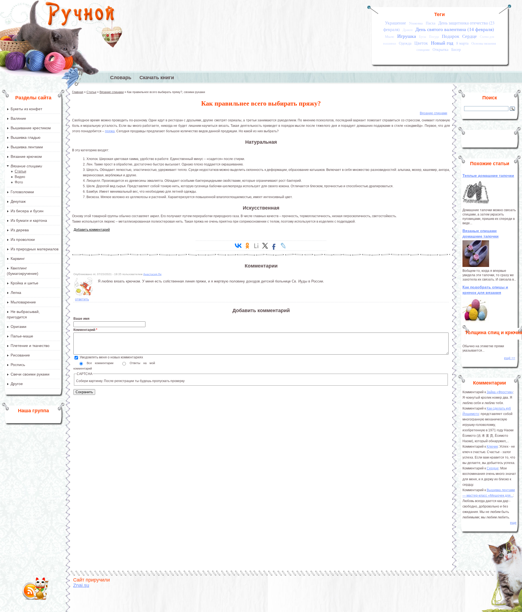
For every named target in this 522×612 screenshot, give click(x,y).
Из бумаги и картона (29, 220)
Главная (77, 92)
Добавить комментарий (92, 230)
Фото (19, 182)
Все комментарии (101, 363)
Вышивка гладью (26, 137)
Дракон (407, 30)
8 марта (462, 43)
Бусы (422, 37)
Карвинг (18, 258)
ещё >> (509, 358)
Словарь (120, 77)
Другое (17, 384)
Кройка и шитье (24, 283)
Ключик (492, 446)
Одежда (405, 43)
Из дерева (20, 230)
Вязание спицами (26, 166)
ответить (82, 299)
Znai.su (81, 585)
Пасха (430, 23)
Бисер (456, 49)
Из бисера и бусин (27, 211)
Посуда (434, 37)
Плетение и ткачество (30, 345)
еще (513, 523)
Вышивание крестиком (31, 128)
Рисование (20, 355)
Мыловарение (23, 302)
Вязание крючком (26, 156)
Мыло (389, 36)
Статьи (20, 171)
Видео (20, 177)
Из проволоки (23, 239)
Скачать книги (156, 77)
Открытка (440, 49)
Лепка (16, 292)
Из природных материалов (34, 249)
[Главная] (80, 15)
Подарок (450, 36)
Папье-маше (22, 336)
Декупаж (18, 201)
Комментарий (85, 330)
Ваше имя (81, 319)
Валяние (18, 118)
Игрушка (406, 36)
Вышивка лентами (27, 147)
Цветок (421, 43)
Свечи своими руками (30, 374)
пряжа (110, 131)
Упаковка (416, 23)
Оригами (18, 326)
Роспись (18, 364)
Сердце (469, 36)
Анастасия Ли (152, 274)
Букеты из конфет (26, 109)
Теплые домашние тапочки (488, 175)
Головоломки (22, 192)
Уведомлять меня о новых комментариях (111, 357)
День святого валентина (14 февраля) (454, 29)
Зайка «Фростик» (500, 392)
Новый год (442, 42)
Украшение (395, 23)
